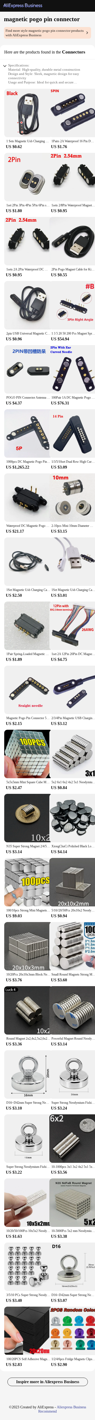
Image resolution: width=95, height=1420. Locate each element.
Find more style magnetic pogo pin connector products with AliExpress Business (45, 33)
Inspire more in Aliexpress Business (47, 1381)
